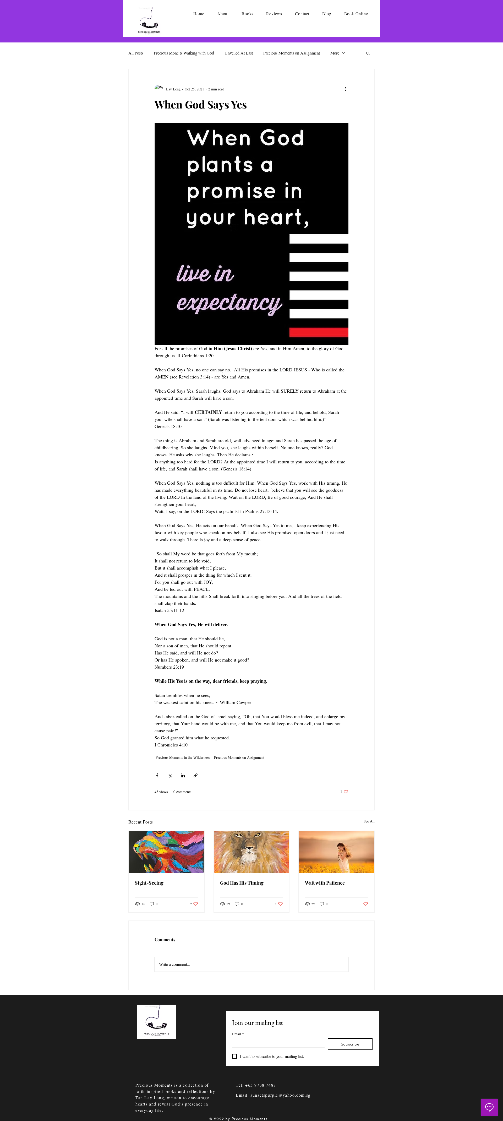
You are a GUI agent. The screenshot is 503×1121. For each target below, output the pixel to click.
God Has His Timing (242, 883)
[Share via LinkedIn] (182, 775)
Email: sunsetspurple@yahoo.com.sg (273, 1095)
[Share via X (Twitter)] (169, 775)
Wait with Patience (325, 883)
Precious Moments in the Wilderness (183, 757)
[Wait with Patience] (336, 852)
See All (369, 821)
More (334, 53)
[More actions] (345, 89)
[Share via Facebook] (157, 775)
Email (238, 1034)
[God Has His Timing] (251, 852)
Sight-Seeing (149, 883)
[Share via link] (195, 775)
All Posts (135, 53)
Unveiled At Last (239, 53)
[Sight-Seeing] (166, 852)
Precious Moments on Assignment (291, 53)
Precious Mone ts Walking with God (184, 53)
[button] (367, 53)
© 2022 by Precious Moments (238, 1119)
